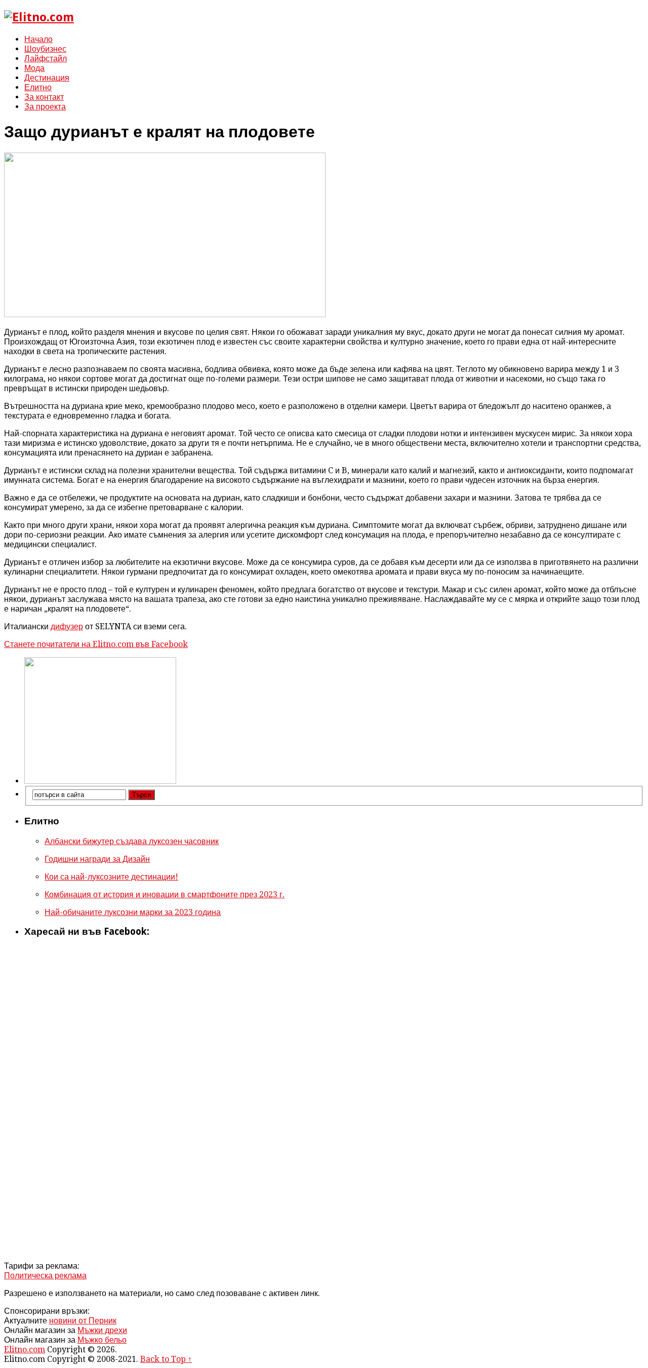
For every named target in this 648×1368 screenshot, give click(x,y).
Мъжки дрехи (102, 1330)
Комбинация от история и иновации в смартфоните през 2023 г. (165, 894)
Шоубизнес (45, 49)
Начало (38, 39)
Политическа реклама (45, 1275)
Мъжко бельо (102, 1340)
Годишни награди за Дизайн (97, 859)
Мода (34, 68)
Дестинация (46, 78)
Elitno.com (24, 1349)
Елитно (38, 87)
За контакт (44, 97)
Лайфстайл (45, 58)
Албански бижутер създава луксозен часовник (132, 841)
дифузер (67, 626)
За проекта (45, 106)
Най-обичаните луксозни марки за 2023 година (133, 912)
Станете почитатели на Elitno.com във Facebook (96, 644)
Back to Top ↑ (166, 1359)
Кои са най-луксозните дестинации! (111, 877)
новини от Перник (82, 1320)
